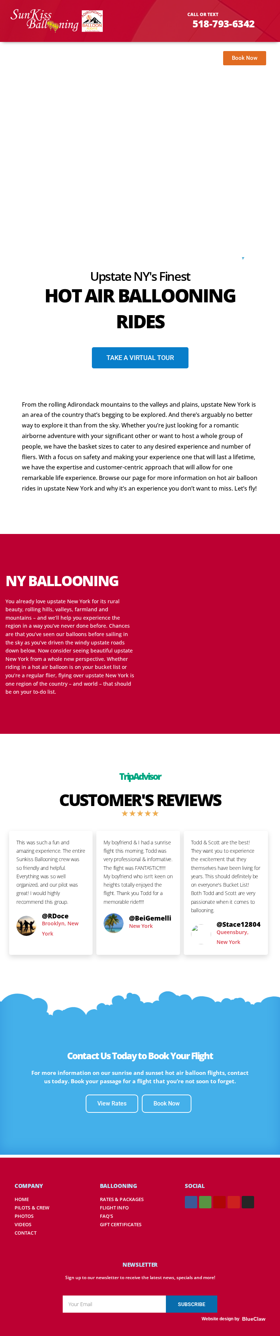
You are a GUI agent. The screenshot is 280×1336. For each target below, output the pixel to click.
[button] (200, 60)
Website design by (221, 1318)
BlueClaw (253, 1319)
